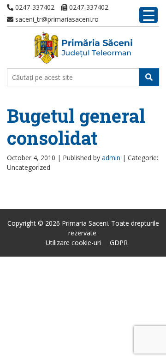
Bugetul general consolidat (76, 126)
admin (111, 157)
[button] (149, 77)
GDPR (119, 242)
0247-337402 (33, 7)
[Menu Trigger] (148, 15)
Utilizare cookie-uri (73, 242)
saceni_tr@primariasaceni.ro (56, 19)
